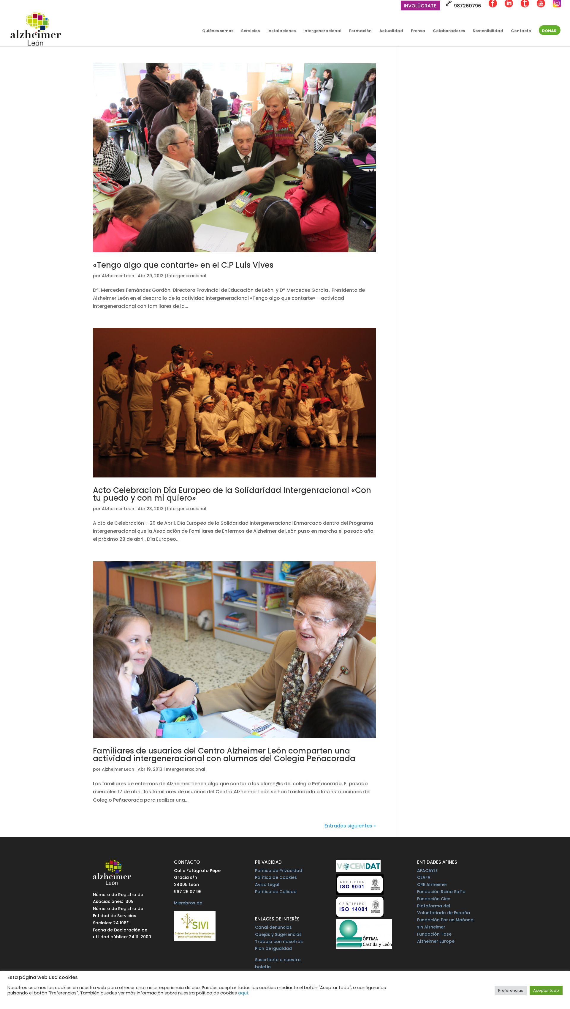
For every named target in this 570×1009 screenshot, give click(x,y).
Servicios (250, 31)
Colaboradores (449, 31)
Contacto (521, 31)
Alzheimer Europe (436, 941)
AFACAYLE (427, 871)
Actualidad (391, 31)
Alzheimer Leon (118, 276)
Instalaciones (281, 31)
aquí (243, 993)
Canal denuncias (273, 927)
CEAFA (423, 877)
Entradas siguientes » (350, 825)
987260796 (467, 5)
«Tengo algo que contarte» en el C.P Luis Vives (183, 265)
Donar (549, 31)
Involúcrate (420, 6)
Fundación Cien (433, 899)
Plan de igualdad (273, 948)
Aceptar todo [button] (546, 990)
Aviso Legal (267, 884)
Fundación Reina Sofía (441, 892)
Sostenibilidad (488, 31)
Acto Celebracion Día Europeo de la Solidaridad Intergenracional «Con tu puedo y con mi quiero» (232, 494)
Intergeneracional (322, 31)
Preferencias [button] (510, 990)
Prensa (418, 31)
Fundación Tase (434, 934)
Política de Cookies (276, 877)
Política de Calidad (276, 892)
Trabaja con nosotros (279, 942)
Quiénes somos (217, 31)
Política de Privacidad (278, 871)
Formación (360, 31)
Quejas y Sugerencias (278, 934)
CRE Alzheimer (432, 884)
